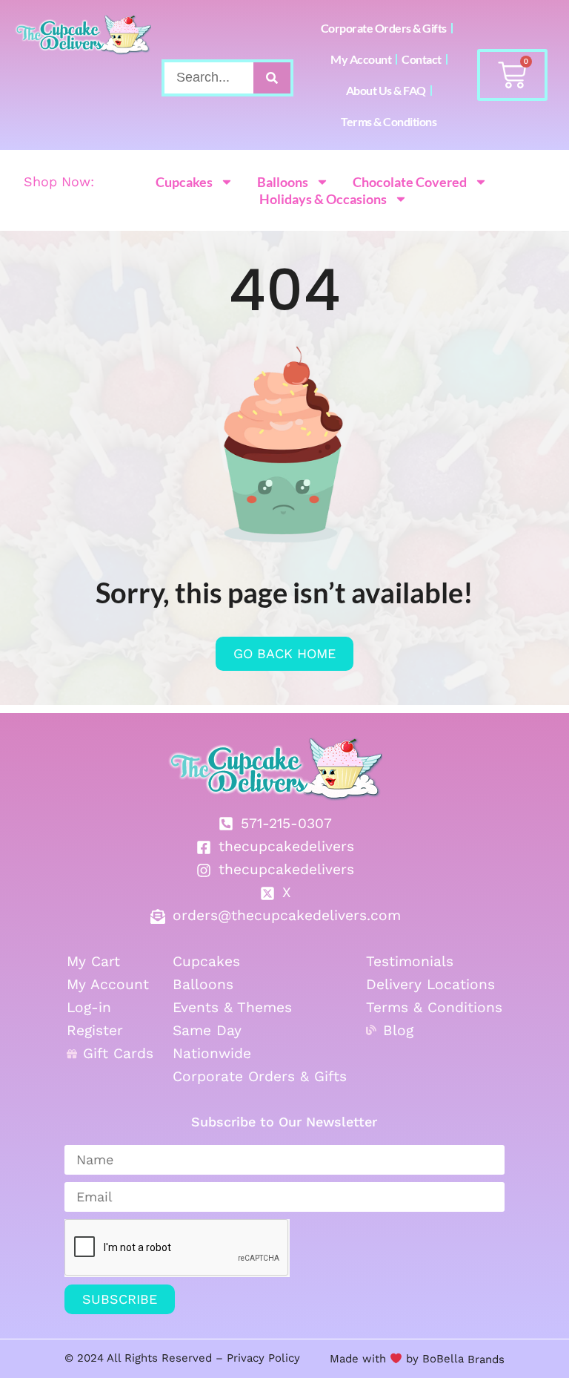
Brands (484, 1358)
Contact (422, 59)
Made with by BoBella (397, 1358)
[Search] (271, 77)
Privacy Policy (263, 1358)
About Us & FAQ (386, 90)
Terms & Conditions (388, 121)
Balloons (282, 182)
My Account (360, 59)
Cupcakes (184, 182)
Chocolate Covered (410, 182)
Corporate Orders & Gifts (384, 28)
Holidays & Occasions (323, 199)
